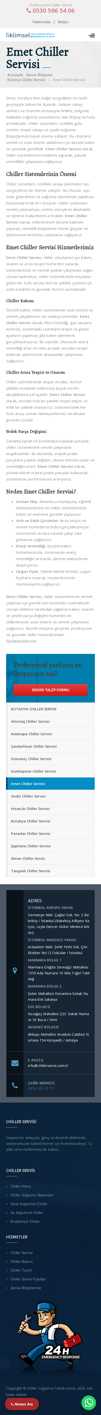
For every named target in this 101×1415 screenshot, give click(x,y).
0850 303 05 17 (40, 1088)
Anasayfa (15, 74)
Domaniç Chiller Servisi (31, 758)
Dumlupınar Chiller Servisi (33, 771)
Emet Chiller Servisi (28, 783)
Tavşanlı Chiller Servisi (30, 870)
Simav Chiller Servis (28, 858)
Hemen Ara (23, 1404)
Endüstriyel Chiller (25, 1221)
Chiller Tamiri (21, 1270)
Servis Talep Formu (50, 690)
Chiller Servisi (22, 1252)
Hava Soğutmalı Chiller (29, 1203)
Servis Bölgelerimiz (26, 1287)
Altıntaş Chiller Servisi (30, 721)
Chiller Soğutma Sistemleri (32, 1194)
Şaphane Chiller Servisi (31, 845)
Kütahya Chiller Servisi (26, 79)
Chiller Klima (21, 1186)
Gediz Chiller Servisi (28, 796)
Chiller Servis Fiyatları (28, 1279)
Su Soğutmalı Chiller (27, 1212)
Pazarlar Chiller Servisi (30, 833)
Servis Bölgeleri (39, 74)
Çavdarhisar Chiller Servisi (34, 746)
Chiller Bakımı (22, 1261)
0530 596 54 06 (53, 10)
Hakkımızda (41, 21)
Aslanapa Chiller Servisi (31, 733)
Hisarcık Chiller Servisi (30, 808)
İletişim (63, 21)
